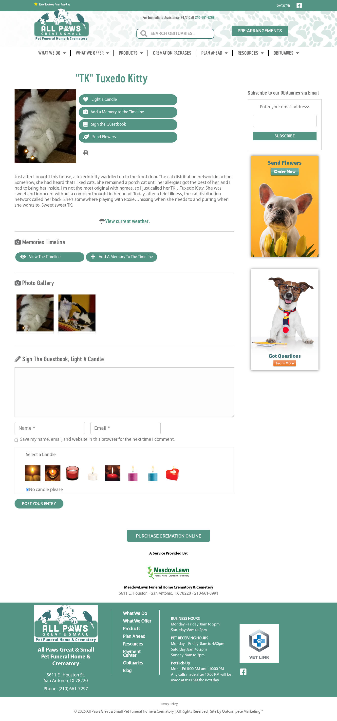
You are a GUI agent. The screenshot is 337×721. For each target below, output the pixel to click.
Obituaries (284, 53)
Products (128, 53)
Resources (248, 53)
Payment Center (132, 654)
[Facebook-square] (243, 671)
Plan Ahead (211, 53)
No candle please (46, 490)
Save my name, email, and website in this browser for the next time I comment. (97, 439)
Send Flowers (103, 137)
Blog (127, 671)
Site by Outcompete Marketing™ (236, 712)
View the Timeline (44, 257)
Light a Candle (104, 100)
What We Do (49, 53)
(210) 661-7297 (73, 689)
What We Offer (90, 53)
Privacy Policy (169, 704)
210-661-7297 (204, 17)
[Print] (86, 153)
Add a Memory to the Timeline (117, 112)
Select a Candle (41, 455)
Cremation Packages (172, 53)
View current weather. (127, 221)
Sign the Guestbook (108, 124)
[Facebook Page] (298, 5)
